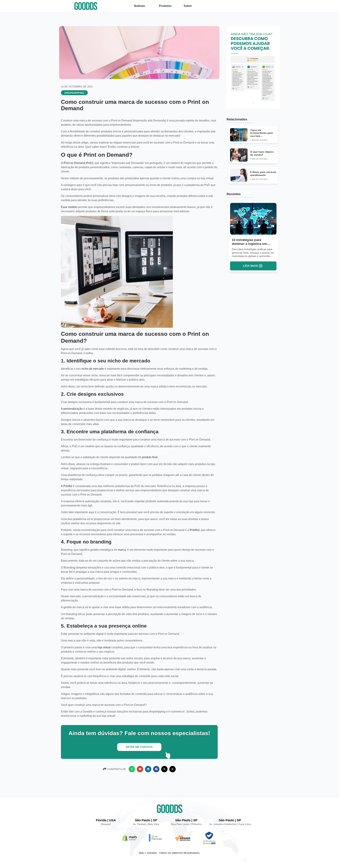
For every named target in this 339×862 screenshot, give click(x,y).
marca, (122, 549)
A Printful (66, 486)
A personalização (72, 408)
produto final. (150, 457)
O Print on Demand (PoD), (77, 162)
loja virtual (104, 647)
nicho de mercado (92, 368)
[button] (132, 769)
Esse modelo (69, 207)
